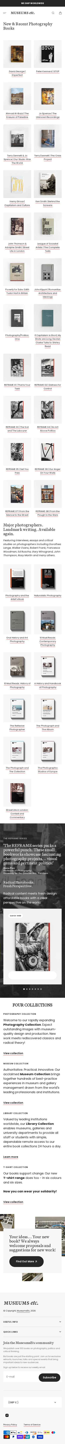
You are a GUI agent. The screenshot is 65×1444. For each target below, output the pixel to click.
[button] (4, 13)
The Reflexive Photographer (17, 727)
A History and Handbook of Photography (47, 685)
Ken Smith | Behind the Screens (48, 203)
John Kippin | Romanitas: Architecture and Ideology (47, 293)
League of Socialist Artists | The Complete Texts (48, 247)
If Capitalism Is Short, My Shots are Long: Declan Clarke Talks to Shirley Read (48, 341)
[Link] (32, 1032)
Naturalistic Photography (48, 595)
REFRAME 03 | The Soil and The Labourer (17, 428)
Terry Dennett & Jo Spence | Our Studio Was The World (17, 159)
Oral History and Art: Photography (17, 639)
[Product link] (17, 58)
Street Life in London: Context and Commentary (17, 813)
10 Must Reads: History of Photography (17, 685)
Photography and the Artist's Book (17, 597)
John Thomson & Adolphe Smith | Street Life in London (17, 247)
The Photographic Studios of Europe (48, 769)
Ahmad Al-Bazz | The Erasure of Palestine (17, 115)
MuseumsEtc (23, 1310)
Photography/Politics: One (17, 337)
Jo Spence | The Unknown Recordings (48, 115)
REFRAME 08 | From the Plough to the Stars (48, 513)
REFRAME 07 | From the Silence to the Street (17, 513)
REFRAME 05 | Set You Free (17, 471)
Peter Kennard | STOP (48, 71)
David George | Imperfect (17, 73)
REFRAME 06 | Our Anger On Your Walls (47, 471)
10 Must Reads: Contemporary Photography (48, 641)
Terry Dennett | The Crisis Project (47, 157)
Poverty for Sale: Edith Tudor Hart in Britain (17, 291)
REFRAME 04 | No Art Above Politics (47, 428)
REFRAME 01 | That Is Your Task (17, 386)
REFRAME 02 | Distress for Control (47, 386)
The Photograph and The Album (47, 727)
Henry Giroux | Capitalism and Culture (17, 203)
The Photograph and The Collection (17, 769)
